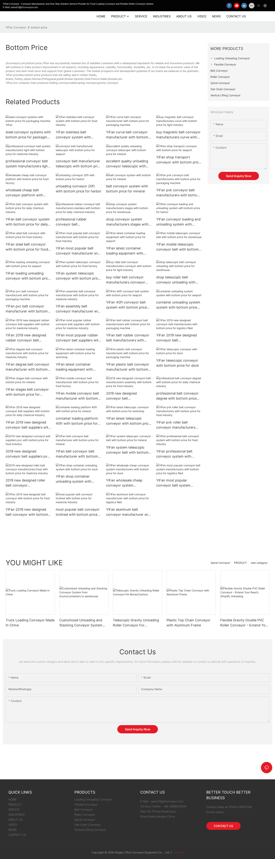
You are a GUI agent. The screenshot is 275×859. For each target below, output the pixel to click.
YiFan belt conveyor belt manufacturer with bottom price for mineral (77, 454)
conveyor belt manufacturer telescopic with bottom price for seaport (78, 164)
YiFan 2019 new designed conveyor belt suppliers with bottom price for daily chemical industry (28, 425)
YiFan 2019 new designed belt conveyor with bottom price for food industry (27, 512)
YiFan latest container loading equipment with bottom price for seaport (126, 251)
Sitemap (177, 852)
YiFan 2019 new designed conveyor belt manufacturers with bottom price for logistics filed (178, 338)
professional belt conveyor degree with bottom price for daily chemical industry (177, 396)
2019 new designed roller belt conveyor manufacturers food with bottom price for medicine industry (26, 483)
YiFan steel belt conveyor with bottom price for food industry (27, 247)
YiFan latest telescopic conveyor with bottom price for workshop (128, 421)
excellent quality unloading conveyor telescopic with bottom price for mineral (127, 164)
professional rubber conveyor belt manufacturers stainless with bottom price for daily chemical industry (78, 222)
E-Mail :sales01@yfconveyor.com (20, 7)
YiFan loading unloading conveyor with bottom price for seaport (28, 276)
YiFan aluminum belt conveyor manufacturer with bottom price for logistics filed (128, 512)
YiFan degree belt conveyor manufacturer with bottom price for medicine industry (27, 367)
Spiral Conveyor (220, 562)
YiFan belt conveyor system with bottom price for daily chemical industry (28, 222)
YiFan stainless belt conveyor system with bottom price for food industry (73, 135)
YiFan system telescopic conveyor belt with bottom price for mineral (127, 450)
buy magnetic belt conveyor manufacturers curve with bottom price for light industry (178, 135)
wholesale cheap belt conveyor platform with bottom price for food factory (24, 193)
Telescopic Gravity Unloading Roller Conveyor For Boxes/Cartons (136, 623)
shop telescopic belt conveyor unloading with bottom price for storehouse (178, 280)
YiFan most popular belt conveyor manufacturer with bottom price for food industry (78, 251)
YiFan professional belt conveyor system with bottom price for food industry (174, 454)
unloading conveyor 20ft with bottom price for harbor (78, 188)
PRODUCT (240, 562)
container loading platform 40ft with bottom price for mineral (77, 421)
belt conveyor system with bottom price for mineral (127, 188)
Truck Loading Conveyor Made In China (30, 622)
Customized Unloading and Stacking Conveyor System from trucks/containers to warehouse (80, 623)
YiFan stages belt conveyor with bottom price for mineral (27, 392)
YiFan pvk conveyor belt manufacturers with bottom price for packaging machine (178, 193)
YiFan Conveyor (16, 27)
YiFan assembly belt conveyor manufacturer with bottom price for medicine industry (78, 309)
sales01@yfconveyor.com (167, 801)
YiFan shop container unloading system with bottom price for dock (73, 479)
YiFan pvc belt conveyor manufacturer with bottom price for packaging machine (28, 309)
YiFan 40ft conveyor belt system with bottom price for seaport (126, 305)
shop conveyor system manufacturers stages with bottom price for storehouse (128, 222)
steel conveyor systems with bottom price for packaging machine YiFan (28, 135)
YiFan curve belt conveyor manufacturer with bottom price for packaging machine (128, 135)
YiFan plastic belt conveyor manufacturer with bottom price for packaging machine (128, 367)
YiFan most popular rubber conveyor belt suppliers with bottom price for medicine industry (78, 338)
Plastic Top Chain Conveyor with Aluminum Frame (188, 622)
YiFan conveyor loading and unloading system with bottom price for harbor (178, 222)
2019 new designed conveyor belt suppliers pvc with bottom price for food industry (27, 454)
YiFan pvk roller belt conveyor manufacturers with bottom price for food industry (177, 425)
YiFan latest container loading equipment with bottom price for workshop (77, 367)
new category (259, 562)
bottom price (39, 27)
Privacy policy (215, 812)
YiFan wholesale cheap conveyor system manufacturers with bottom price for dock (128, 483)
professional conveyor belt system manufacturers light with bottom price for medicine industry (27, 164)
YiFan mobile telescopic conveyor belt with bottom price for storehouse (177, 247)
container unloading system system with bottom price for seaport (178, 305)
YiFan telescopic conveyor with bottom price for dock (177, 362)
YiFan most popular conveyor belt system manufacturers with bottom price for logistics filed (178, 483)
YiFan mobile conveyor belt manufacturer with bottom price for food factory (77, 396)
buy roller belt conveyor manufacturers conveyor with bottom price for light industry (127, 280)
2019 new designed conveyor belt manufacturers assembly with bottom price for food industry (127, 396)
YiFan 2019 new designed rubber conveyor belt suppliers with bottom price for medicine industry (27, 338)
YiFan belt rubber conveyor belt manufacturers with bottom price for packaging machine (128, 338)
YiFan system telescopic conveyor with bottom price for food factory (78, 276)
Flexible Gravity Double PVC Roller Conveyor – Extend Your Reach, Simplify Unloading (244, 623)
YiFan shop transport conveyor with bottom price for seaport (178, 160)
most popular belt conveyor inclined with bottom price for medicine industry (78, 512)
